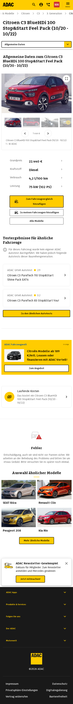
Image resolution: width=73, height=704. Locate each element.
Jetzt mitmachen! (30, 578)
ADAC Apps (11, 592)
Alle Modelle (37, 220)
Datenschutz (59, 683)
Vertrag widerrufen (17, 696)
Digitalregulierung (56, 690)
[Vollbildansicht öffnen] (66, 78)
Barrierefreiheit (58, 696)
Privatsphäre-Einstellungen (22, 690)
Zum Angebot (36, 368)
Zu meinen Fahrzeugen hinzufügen (39, 212)
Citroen (25, 13)
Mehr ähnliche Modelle (36, 540)
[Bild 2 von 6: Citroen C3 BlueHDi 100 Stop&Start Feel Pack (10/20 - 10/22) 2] (31, 122)
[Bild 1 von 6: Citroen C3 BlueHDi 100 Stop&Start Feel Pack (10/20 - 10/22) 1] (12, 122)
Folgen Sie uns (13, 616)
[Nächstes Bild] (48, 133)
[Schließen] (66, 563)
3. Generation (54, 13)
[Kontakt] (48, 4)
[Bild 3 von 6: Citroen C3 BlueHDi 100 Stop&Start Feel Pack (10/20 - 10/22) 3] (49, 122)
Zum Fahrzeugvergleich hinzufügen (39, 201)
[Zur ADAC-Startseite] (8, 4)
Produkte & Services (16, 604)
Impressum (12, 683)
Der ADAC (11, 628)
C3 (38, 13)
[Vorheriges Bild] (25, 133)
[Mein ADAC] (41, 4)
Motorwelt (11, 640)
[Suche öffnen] (33, 4)
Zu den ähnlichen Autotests (36, 313)
